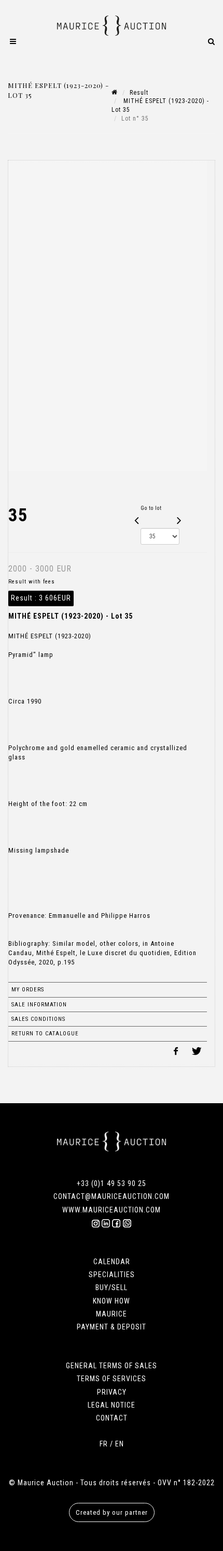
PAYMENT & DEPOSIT (111, 1327)
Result (139, 92)
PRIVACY (112, 1392)
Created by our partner (112, 1512)
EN (119, 1444)
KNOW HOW (111, 1301)
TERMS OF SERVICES (111, 1378)
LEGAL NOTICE (111, 1405)
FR (104, 1444)
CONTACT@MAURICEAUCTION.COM (111, 1196)
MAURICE (111, 1314)
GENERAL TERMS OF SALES (111, 1366)
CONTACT (112, 1418)
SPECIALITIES (112, 1274)
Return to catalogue (45, 1033)
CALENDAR (111, 1261)
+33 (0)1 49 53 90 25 (111, 1183)
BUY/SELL (111, 1287)
